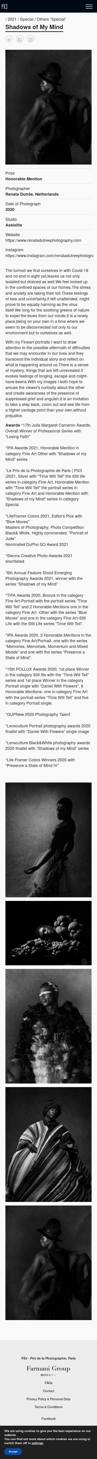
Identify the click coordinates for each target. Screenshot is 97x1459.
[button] (9, 38)
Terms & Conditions (48, 1407)
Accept (13, 1451)
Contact (48, 1391)
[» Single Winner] (31, 6)
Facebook (49, 1418)
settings (37, 1443)
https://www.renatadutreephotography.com (43, 240)
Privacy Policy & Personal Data (48, 1399)
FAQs (49, 1382)
